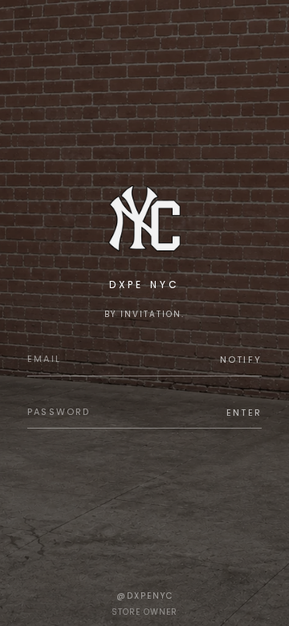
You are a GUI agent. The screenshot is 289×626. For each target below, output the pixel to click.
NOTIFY (241, 359)
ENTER (244, 412)
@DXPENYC (144, 596)
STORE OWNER (144, 612)
